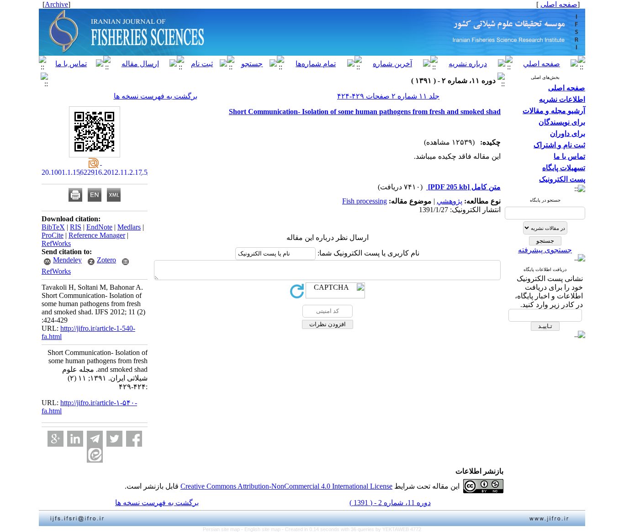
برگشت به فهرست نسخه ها (155, 96)
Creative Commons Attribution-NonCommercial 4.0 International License (286, 486)
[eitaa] (95, 455)
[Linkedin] (75, 439)
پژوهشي (449, 201)
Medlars (129, 227)
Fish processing (364, 201)
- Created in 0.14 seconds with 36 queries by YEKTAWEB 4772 (351, 529)
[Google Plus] (55, 439)
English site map (263, 529)
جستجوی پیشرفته (545, 250)
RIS (75, 227)
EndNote (99, 227)
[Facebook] (134, 439)
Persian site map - (223, 529)
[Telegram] (95, 439)
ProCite (52, 235)
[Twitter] (114, 439)
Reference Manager (97, 235)
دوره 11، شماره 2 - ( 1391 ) (390, 502)
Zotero (106, 260)
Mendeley (67, 260)
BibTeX (53, 227)
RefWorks (56, 243)
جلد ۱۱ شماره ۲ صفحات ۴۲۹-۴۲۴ (388, 96)
